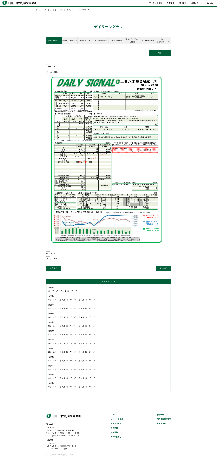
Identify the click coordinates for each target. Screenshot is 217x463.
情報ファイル (116, 423)
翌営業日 (163, 268)
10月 (59, 300)
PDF (160, 53)
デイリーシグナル (67, 10)
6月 (57, 291)
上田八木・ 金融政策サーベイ (163, 40)
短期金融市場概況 (101, 40)
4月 (64, 291)
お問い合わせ (197, 3)
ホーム (38, 10)
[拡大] (49, 256)
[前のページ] (47, 64)
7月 (53, 291)
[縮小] (47, 256)
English (210, 3)
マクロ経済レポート (147, 40)
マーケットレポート (85, 40)
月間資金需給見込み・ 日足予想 (132, 40)
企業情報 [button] (170, 3)
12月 (50, 300)
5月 (61, 291)
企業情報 (114, 428)
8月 (49, 291)
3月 (68, 291)
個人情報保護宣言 (164, 419)
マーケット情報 (50, 10)
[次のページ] (49, 64)
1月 (76, 291)
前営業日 (53, 268)
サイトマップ (162, 423)
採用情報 (182, 3)
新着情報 (160, 415)
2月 (72, 291)
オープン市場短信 (116, 40)
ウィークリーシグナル (69, 40)
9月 (63, 300)
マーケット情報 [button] (155, 3)
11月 (54, 300)
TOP (112, 415)
